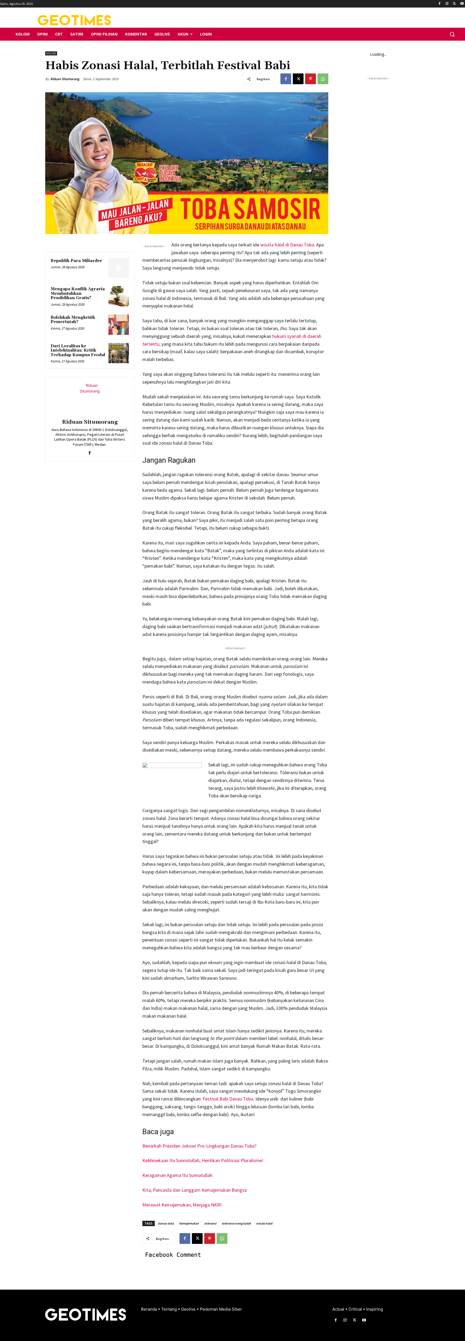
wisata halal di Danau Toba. (288, 245)
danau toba (166, 1223)
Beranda (149, 1309)
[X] (454, 4)
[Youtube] (462, 4)
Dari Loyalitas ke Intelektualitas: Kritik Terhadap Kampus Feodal (78, 351)
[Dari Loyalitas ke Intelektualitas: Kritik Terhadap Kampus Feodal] (118, 353)
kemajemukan (189, 1223)
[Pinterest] (310, 78)
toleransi (210, 1223)
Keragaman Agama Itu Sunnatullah (177, 1175)
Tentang (169, 1309)
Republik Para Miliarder (76, 260)
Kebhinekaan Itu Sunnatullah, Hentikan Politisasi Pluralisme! (202, 1160)
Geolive (189, 1309)
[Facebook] (439, 4)
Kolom (51, 53)
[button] (452, 34)
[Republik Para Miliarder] (118, 268)
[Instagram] (447, 4)
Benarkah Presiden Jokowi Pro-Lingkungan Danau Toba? (199, 1146)
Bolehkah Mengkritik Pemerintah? (73, 320)
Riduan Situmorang (64, 79)
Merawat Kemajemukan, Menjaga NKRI (181, 1205)
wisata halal (264, 1223)
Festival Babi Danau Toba (228, 1099)
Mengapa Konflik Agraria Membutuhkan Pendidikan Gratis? (78, 293)
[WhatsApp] (323, 78)
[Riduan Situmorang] (89, 399)
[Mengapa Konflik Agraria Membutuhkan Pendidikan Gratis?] (118, 296)
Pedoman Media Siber (221, 1309)
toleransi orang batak (236, 1223)
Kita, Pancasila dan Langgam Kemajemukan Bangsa (194, 1190)
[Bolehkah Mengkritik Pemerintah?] (118, 324)
